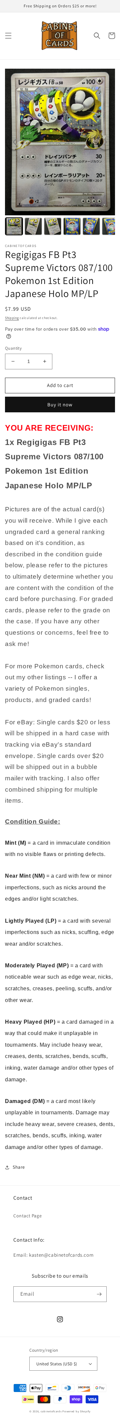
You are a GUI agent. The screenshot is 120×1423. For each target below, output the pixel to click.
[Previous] (14, 142)
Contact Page (27, 1216)
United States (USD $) (56, 1364)
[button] (8, 35)
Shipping (12, 318)
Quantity (13, 348)
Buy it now (60, 404)
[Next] (105, 142)
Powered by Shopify (76, 1411)
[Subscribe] (99, 1294)
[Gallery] (60, 153)
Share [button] (19, 1167)
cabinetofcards (51, 1411)
